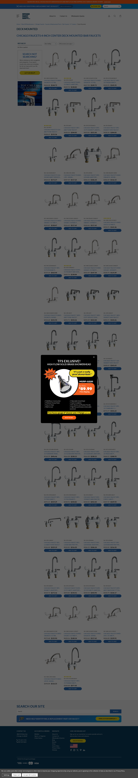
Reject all (16, 775)
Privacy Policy (120, 771)
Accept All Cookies (29, 775)
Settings (6, 775)
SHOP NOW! (69, 417)
